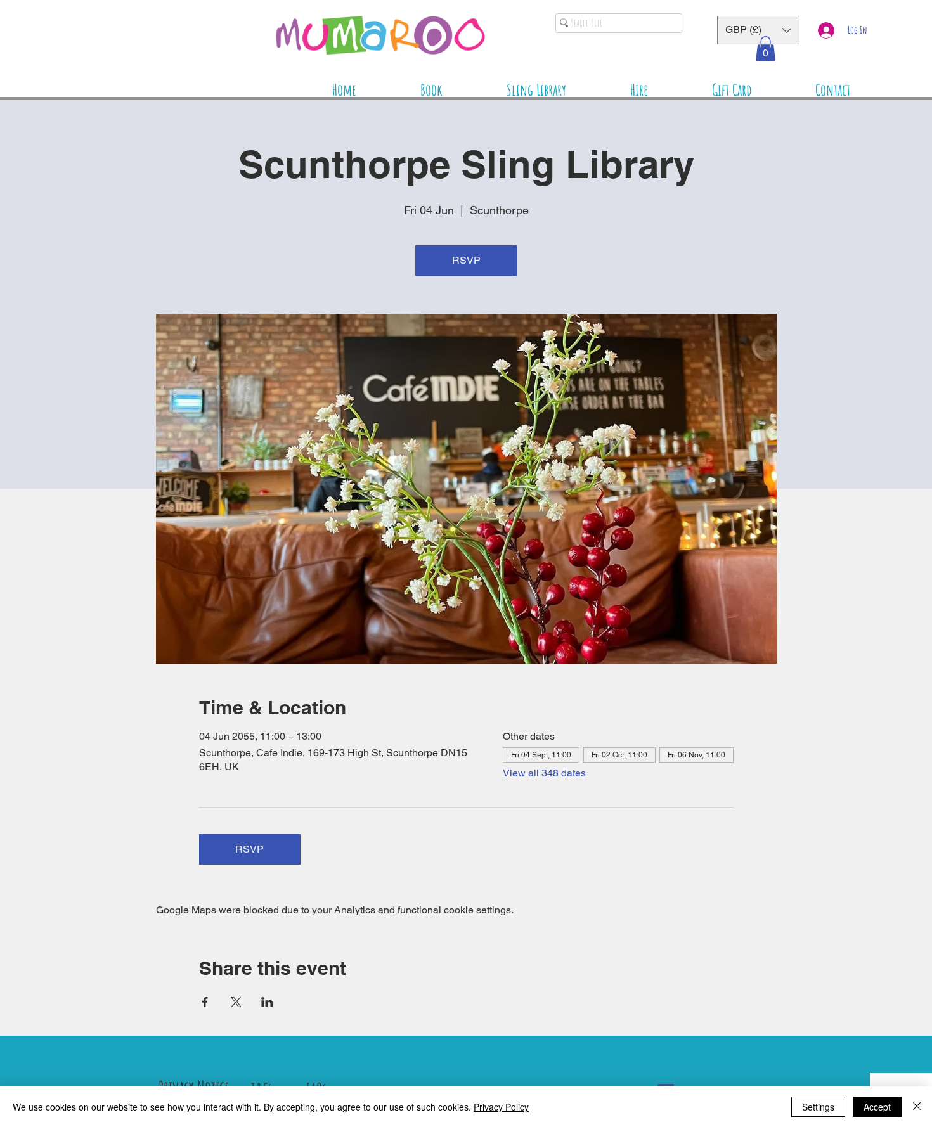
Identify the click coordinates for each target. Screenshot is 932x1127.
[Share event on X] (236, 1002)
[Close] (916, 1107)
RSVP (466, 260)
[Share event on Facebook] (205, 1002)
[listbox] (758, 30)
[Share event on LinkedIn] (267, 1002)
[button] (758, 30)
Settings (818, 1106)
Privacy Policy (501, 1106)
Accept (877, 1106)
